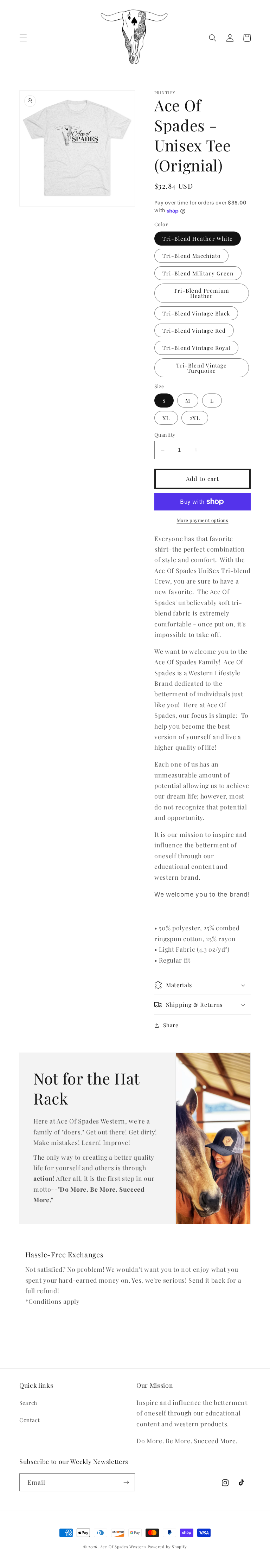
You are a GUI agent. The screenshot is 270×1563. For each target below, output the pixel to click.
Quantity (164, 434)
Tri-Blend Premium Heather (202, 293)
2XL (194, 418)
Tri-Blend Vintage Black (196, 313)
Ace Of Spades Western (123, 1546)
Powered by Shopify (167, 1546)
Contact (29, 1420)
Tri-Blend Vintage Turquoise (201, 368)
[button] (23, 38)
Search (28, 1402)
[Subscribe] (126, 1482)
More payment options (203, 520)
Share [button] (170, 1025)
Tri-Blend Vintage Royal (196, 347)
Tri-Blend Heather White (197, 238)
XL (166, 418)
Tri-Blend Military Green (197, 273)
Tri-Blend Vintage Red (194, 330)
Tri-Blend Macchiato (191, 255)
